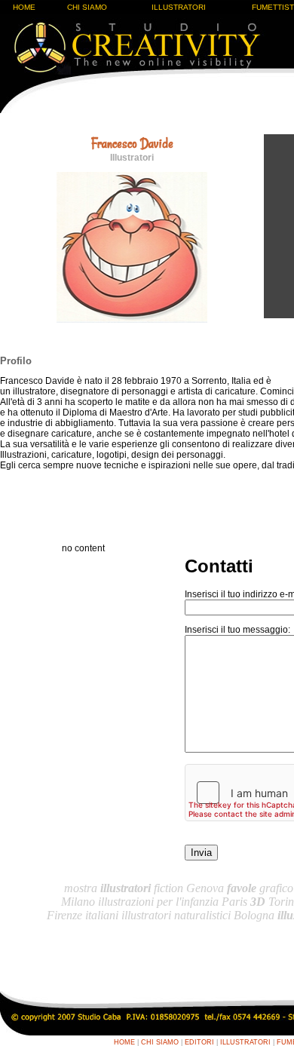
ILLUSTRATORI (179, 7)
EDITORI (199, 1042)
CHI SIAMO (87, 7)
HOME (24, 7)
